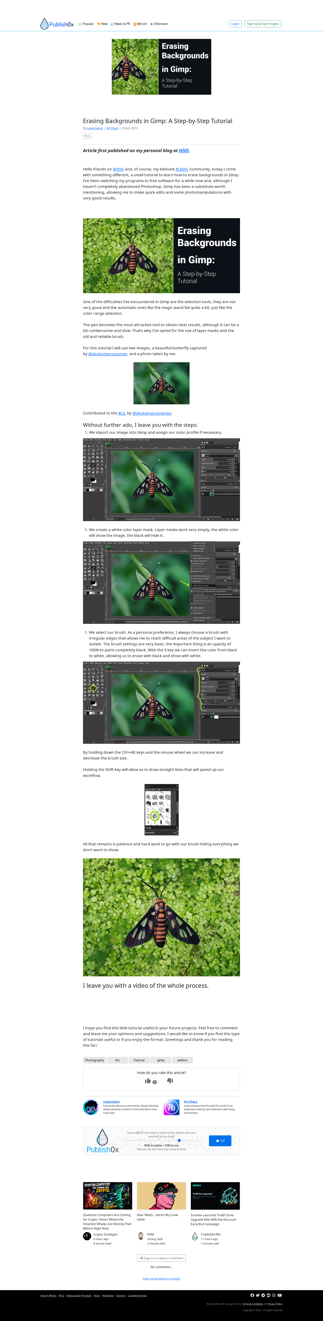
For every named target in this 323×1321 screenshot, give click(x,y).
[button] (229, 638)
